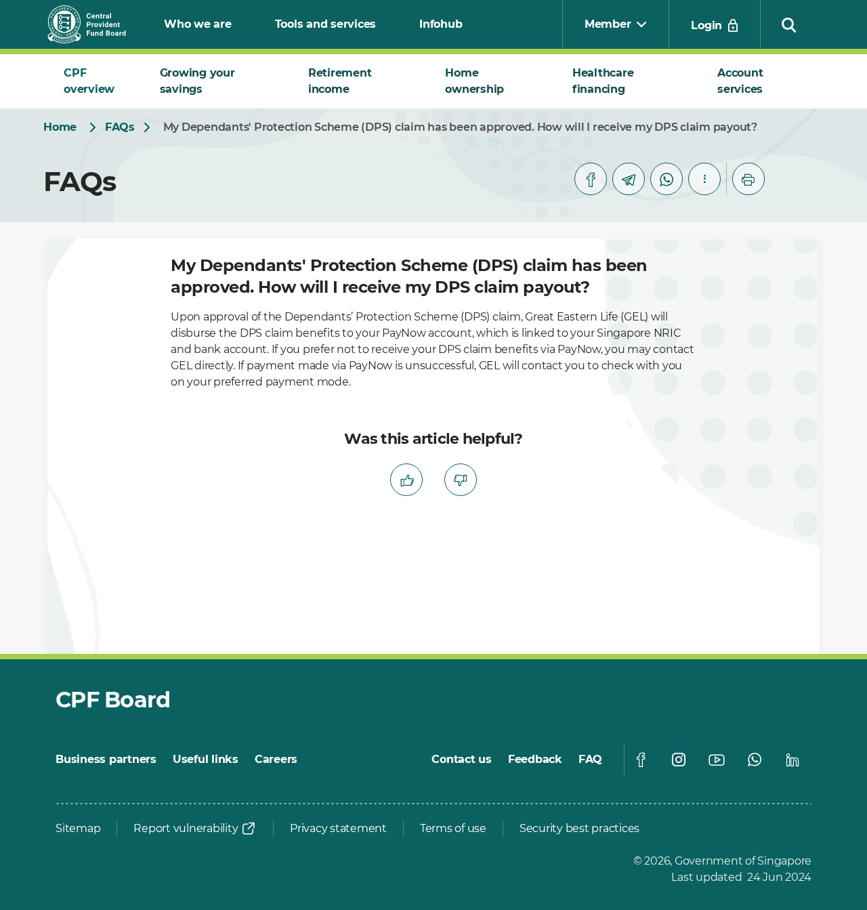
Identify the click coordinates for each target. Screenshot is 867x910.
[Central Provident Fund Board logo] (94, 24)
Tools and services (326, 24)
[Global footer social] (641, 759)
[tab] (95, 81)
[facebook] (590, 179)
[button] (789, 24)
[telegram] (628, 179)
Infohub (440, 24)
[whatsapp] (666, 179)
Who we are (198, 24)
